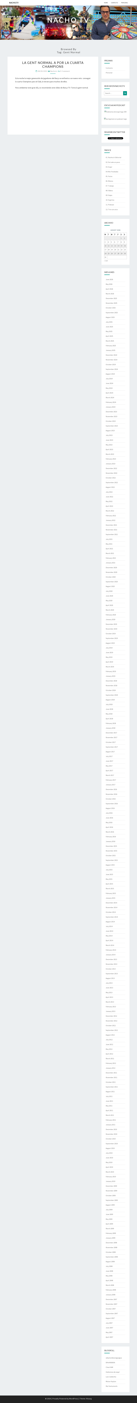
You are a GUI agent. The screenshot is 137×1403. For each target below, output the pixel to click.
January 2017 (110, 785)
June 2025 (109, 327)
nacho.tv (13, 2)
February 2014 (111, 950)
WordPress (73, 1399)
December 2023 (111, 412)
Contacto (114, 3)
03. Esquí (109, 167)
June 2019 (109, 652)
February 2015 (111, 893)
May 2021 (109, 544)
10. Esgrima (110, 200)
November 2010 (111, 1134)
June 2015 (109, 874)
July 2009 (109, 1210)
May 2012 (109, 1049)
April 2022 (109, 506)
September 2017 (112, 747)
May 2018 (109, 714)
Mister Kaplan (111, 1381)
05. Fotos (109, 176)
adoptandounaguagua (114, 1358)
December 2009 (111, 1186)
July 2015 (109, 870)
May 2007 (109, 1332)
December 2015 (111, 846)
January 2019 (110, 676)
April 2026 (109, 289)
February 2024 (111, 402)
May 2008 (109, 1276)
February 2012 (111, 1063)
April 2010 (109, 1167)
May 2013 (109, 992)
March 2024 (110, 397)
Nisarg (89, 1399)
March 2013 (110, 1002)
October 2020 (111, 577)
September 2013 (112, 973)
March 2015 (110, 888)
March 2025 (110, 341)
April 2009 (109, 1224)
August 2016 (110, 808)
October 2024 (111, 364)
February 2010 (111, 1177)
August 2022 (110, 487)
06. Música (109, 181)
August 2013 (110, 978)
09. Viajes (109, 195)
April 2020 (109, 605)
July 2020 (109, 591)
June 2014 (109, 931)
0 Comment (65, 71)
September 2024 (112, 369)
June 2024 (109, 383)
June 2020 (109, 596)
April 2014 (109, 940)
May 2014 (109, 936)
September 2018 (112, 695)
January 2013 (110, 1011)
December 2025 (111, 298)
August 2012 (110, 1035)
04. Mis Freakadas (112, 172)
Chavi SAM (109, 1367)
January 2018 (110, 728)
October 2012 (111, 1025)
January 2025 (110, 350)
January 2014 (110, 955)
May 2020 (109, 600)
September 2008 (112, 1257)
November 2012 (111, 1021)
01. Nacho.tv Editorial (113, 157)
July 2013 (109, 983)
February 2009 (111, 1233)
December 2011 (111, 1073)
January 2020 (110, 619)
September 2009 (112, 1200)
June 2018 (109, 709)
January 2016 (110, 841)
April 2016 (109, 827)
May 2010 (109, 1162)
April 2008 (109, 1280)
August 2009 (110, 1205)
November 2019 (111, 629)
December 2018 (111, 681)
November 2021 (111, 530)
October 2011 (111, 1082)
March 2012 (110, 1058)
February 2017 (111, 780)
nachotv (53, 71)
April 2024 (109, 393)
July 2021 (109, 539)
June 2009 (109, 1214)
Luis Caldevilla (111, 1377)
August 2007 (110, 1318)
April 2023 (109, 449)
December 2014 (111, 903)
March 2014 (110, 945)
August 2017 (110, 752)
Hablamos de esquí (112, 1372)
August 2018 (110, 700)
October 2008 (111, 1252)
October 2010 (111, 1139)
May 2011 (109, 1106)
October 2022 (111, 478)
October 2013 (111, 969)
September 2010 (112, 1143)
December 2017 (111, 733)
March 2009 (110, 1228)
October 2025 (111, 308)
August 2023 (110, 430)
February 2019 (111, 671)
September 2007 (112, 1313)
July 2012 (109, 1040)
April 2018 (109, 719)
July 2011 (109, 1096)
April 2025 (109, 336)
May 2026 (109, 284)
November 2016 (111, 794)
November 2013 (111, 964)
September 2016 (112, 803)
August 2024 (110, 374)
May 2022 (109, 501)
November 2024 (111, 360)
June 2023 (109, 440)
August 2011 (110, 1091)
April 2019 (109, 662)
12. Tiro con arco (112, 209)
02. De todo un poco (113, 162)
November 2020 (111, 572)
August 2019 (110, 643)
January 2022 (110, 520)
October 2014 (111, 912)
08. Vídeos (109, 190)
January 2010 (110, 1181)
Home (106, 3)
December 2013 (111, 959)
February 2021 (111, 558)
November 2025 (111, 303)
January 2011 (110, 1125)
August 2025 (110, 317)
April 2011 (109, 1110)
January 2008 (110, 1295)
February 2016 (111, 836)
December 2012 (111, 1016)
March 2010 (110, 1172)
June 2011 (109, 1101)
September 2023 (112, 426)
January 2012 (110, 1068)
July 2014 (109, 926)
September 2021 (112, 534)
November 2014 (111, 907)
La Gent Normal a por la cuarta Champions (53, 64)
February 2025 (111, 345)
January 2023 (110, 464)
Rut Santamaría (111, 1386)
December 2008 (111, 1243)
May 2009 (109, 1219)
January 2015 (110, 898)
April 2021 (109, 549)
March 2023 (110, 454)
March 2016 (110, 832)
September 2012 (112, 1030)
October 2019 (111, 633)
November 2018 (111, 685)
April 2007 (109, 1337)
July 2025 (109, 322)
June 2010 (109, 1158)
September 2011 (112, 1087)
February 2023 (111, 459)
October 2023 (111, 421)
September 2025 (112, 312)
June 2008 (109, 1271)
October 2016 (111, 799)
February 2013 (111, 1007)
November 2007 (111, 1304)
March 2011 (110, 1115)
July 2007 (109, 1323)
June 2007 (109, 1328)
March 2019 (110, 667)
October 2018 (111, 690)
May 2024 (109, 388)
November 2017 (111, 737)
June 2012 (109, 1044)
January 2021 (110, 563)
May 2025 (109, 331)
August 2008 (110, 1261)
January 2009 (110, 1238)
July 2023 (109, 435)
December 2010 (111, 1129)
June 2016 (109, 818)
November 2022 (111, 473)
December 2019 (111, 624)
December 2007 (111, 1299)
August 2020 (110, 586)
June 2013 (109, 988)
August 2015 (110, 865)
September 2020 (112, 582)
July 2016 (109, 813)
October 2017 (111, 742)
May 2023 (109, 445)
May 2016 (109, 822)
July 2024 (109, 379)
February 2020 (111, 615)
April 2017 (109, 770)
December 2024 (111, 355)
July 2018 (109, 704)
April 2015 (109, 884)
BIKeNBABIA (110, 1362)
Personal (124, 3)
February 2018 (111, 723)
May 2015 (109, 879)
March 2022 (110, 511)
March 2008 (110, 1285)
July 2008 (109, 1266)
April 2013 (109, 997)
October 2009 (111, 1195)
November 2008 (111, 1247)
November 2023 (111, 416)
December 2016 (111, 789)
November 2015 (111, 851)
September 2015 (112, 860)
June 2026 (109, 279)
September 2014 (112, 917)
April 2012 (109, 1054)
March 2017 (110, 775)
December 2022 (111, 468)
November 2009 (111, 1191)
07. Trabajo (110, 186)
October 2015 (111, 855)
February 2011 (111, 1120)
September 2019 (112, 638)
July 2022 (109, 492)
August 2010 (110, 1148)
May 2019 (109, 657)
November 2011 (111, 1077)
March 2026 (110, 294)
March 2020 (110, 610)
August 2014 (110, 922)
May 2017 (109, 766)
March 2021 (110, 553)
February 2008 (111, 1290)
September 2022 (112, 482)
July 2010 (109, 1153)
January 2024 (110, 407)
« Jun (106, 261)
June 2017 (109, 761)
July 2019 (109, 648)
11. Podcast (110, 205)
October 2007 (111, 1309)
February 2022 (111, 516)
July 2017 (109, 756)
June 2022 (109, 497)
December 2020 (111, 567)
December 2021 (111, 525)
